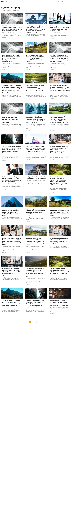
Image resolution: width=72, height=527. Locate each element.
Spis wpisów (61, 1)
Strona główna (68, 1)
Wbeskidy (4, 2)
